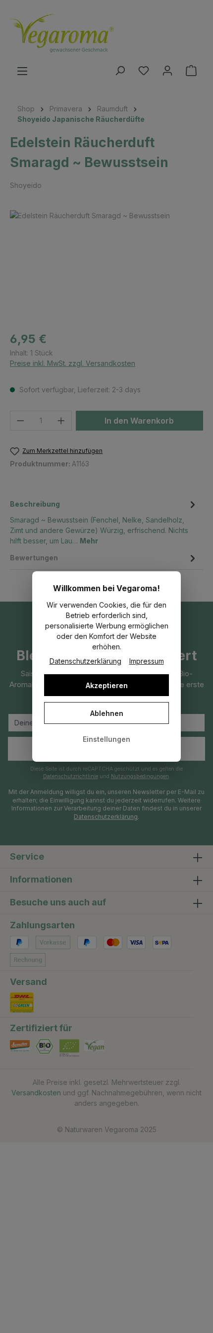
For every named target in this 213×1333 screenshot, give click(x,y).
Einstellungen (106, 739)
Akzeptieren (107, 685)
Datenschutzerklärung (85, 661)
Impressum (146, 661)
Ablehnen (106, 713)
